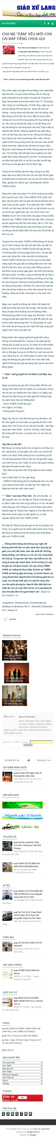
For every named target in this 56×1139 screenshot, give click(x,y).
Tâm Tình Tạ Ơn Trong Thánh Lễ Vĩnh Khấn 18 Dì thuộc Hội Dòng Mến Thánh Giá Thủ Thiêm (27, 915)
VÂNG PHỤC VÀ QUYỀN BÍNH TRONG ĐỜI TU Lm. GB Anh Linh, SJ (28, 1001)
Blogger (33, 1135)
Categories (9, 24)
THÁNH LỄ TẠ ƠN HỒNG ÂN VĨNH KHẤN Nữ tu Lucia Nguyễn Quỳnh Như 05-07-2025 (28, 894)
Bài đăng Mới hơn (12, 760)
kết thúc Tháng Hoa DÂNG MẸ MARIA (21, 1036)
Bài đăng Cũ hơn (44, 760)
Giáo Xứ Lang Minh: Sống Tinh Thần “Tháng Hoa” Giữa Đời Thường (27, 845)
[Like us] (44, 23)
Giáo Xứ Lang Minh (41, 1129)
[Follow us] (48, 23)
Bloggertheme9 (33, 1132)
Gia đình (17, 43)
